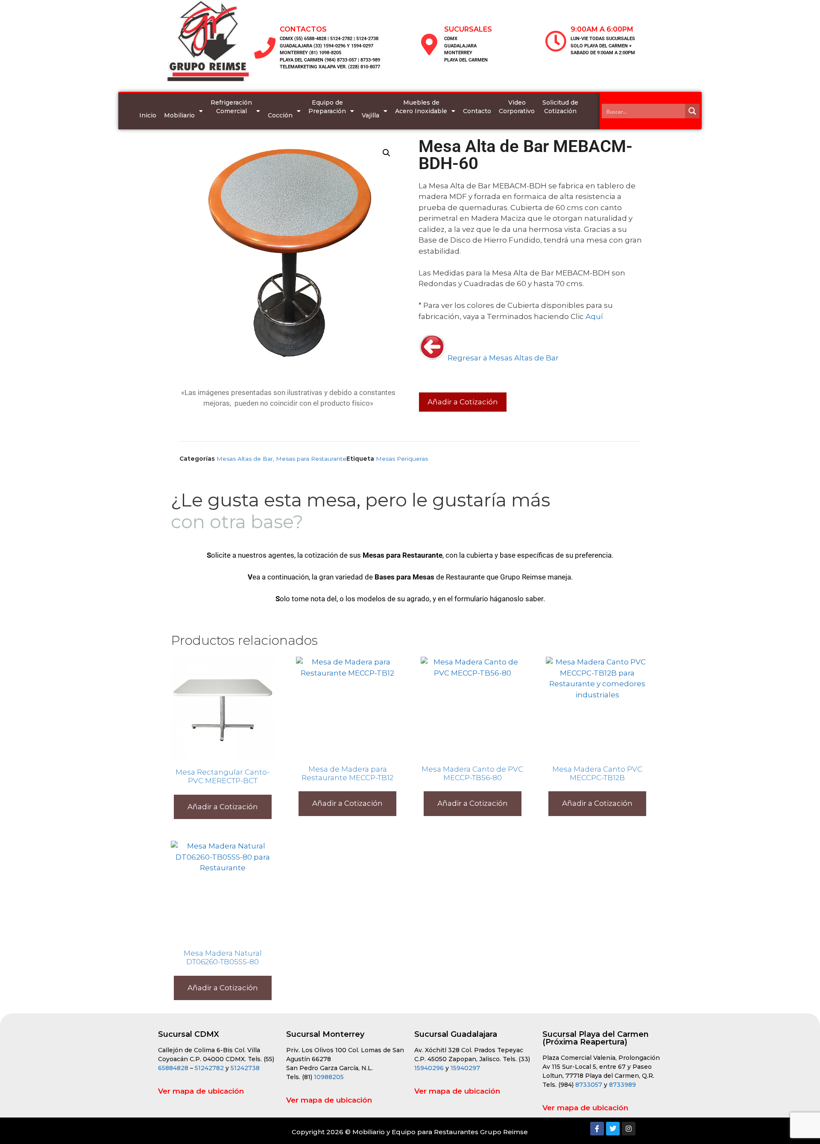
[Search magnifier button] (692, 111)
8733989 (622, 1084)
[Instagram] (629, 1128)
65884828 (173, 1068)
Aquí (594, 316)
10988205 (329, 1077)
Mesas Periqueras (402, 458)
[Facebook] (597, 1128)
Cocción (280, 115)
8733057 (588, 1084)
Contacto (477, 111)
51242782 (209, 1068)
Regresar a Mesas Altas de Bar (502, 358)
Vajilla (370, 115)
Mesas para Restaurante (311, 458)
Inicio (147, 115)
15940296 (429, 1068)
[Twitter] (613, 1128)
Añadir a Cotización (463, 402)
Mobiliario (179, 115)
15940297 (465, 1068)
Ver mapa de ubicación (201, 1091)
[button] (386, 153)
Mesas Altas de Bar (245, 458)
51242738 (245, 1068)
